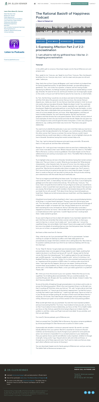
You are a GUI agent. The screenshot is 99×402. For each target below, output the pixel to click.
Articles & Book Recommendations (13, 19)
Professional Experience (10, 23)
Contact (92, 3)
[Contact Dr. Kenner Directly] (93, 392)
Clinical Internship (9, 32)
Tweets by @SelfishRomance (11, 59)
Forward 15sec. (67, 41)
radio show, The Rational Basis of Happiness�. (33, 378)
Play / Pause (53, 41)
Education (6, 25)
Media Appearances (9, 17)
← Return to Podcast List (44, 21)
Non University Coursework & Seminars (14, 27)
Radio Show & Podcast (79, 3)
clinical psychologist (18, 375)
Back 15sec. (41, 41)
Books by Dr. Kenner (9, 15)
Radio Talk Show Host (9, 13)
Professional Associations (10, 22)
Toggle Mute (79, 41)
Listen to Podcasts (14, 52)
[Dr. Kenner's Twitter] (89, 392)
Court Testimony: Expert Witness (12, 20)
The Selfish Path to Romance (60, 3)
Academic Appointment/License (12, 30)
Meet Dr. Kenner (43, 3)
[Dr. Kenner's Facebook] (85, 392)
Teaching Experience (9, 28)
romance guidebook (29, 380)
